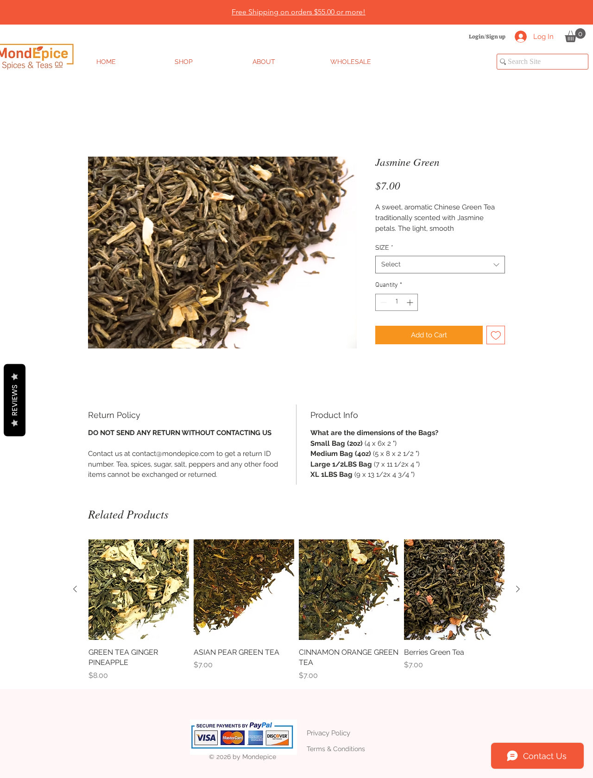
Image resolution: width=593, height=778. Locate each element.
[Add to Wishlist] (495, 346)
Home (98, 122)
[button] (575, 35)
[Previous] (52, 12)
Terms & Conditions (336, 760)
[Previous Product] (75, 600)
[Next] (541, 12)
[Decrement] (382, 313)
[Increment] (410, 313)
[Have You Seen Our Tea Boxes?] (301, 1)
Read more (392, 240)
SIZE (384, 258)
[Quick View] (138, 600)
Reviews (14, 400)
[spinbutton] (396, 313)
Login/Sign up (487, 36)
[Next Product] (518, 600)
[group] (296, 621)
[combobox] (440, 276)
